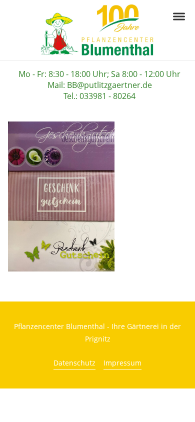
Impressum (123, 363)
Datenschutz (75, 363)
